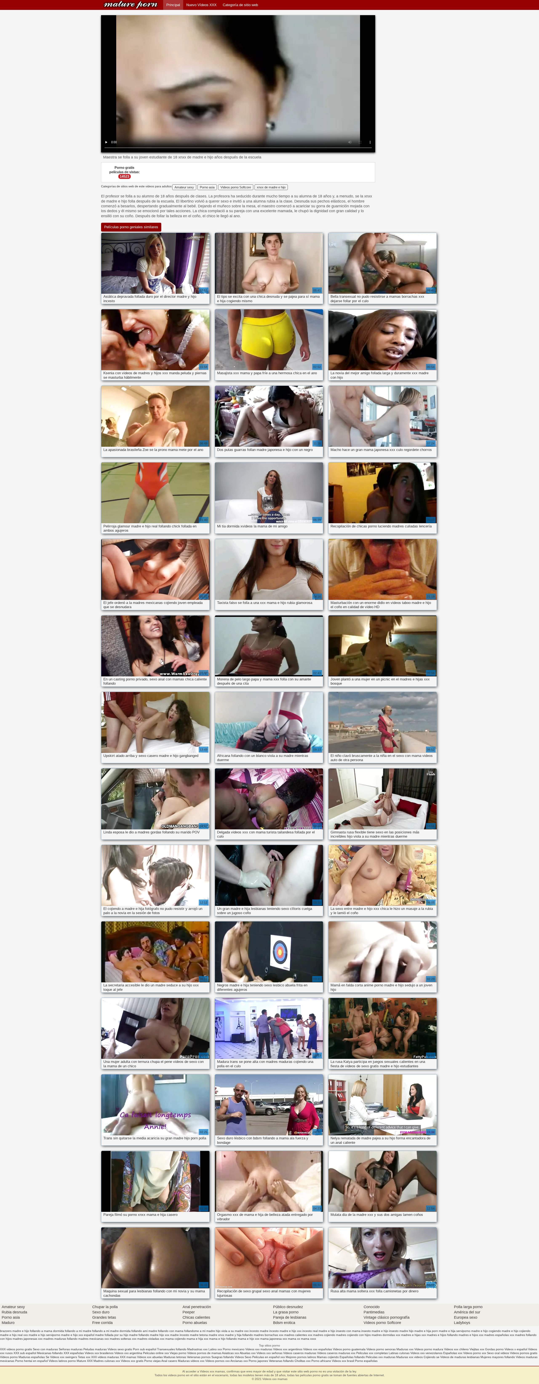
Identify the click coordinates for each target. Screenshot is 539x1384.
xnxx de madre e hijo (271, 187)
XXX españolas (74, 1353)
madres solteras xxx (123, 1338)
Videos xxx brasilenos (99, 1353)
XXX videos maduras (105, 1357)
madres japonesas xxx (28, 1338)
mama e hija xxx (197, 1338)
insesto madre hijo (401, 1331)
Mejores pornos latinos (301, 1357)
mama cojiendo (175, 1338)
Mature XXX (85, 1361)
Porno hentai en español (31, 1361)
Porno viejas (152, 1361)
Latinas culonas (399, 1353)
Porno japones (259, 1361)
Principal (173, 5)
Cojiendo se (431, 1357)
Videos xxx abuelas (150, 1357)
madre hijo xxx (159, 1335)
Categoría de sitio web (240, 5)
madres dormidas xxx (386, 1335)
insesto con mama (348, 1331)
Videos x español (515, 1349)
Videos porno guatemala (349, 1349)
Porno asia (207, 187)
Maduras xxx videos (409, 1357)
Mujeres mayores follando (498, 1357)
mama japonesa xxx (273, 1338)
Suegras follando (223, 1357)
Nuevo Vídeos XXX (201, 5)
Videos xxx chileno (457, 1349)
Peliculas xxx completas (372, 1353)
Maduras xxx (405, 1349)
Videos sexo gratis (120, 1349)
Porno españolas (366, 1361)
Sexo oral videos (498, 1353)
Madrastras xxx (197, 1349)
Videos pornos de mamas (204, 1353)
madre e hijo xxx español (77, 1335)
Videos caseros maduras (299, 1353)
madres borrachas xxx (268, 1335)
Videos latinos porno (62, 1361)
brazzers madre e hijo (14, 1331)
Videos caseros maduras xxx (336, 1353)
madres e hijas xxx (413, 1335)
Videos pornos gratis (523, 1353)
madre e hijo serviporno (44, 1335)
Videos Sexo (243, 1357)
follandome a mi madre (199, 1331)
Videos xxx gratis (132, 1361)
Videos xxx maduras (259, 1349)
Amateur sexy (184, 187)
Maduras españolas (32, 1357)
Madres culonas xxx (106, 1361)
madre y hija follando (239, 1335)
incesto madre (258, 1331)
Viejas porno (178, 1353)
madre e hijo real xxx (14, 1335)
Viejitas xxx (477, 1349)
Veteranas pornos (199, 1357)
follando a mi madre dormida (111, 1331)
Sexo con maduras (45, 1349)
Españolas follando (352, 1357)
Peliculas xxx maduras (381, 1357)
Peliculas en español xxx (269, 1357)
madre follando (139, 1335)
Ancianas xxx (239, 1361)
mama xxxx (308, 1338)
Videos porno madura (428, 1349)
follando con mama (170, 1331)
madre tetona (199, 1335)
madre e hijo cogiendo (486, 1331)
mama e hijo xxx (248, 1338)
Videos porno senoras (381, 1349)
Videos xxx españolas (317, 1349)
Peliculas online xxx (156, 1353)
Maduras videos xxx (191, 1361)
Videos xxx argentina (128, 1353)
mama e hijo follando (223, 1338)
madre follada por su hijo (111, 1335)
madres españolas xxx (499, 1335)
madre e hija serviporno (454, 1331)
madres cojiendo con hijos (353, 1335)
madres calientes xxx (298, 1335)
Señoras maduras (71, 1349)
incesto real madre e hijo (318, 1331)
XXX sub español (24, 1353)
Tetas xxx (84, 1357)
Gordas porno (494, 1349)
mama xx (294, 1338)
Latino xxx (215, 1349)
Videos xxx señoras (269, 1353)
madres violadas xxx (150, 1338)
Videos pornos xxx (217, 1361)
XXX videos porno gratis (16, 1349)
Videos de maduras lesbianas (460, 1357)
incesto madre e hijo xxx (285, 1331)
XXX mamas (128, 1357)
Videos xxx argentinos (287, 1349)
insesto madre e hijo (374, 1331)
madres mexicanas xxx (93, 1338)
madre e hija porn (426, 1331)
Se (47, 1357)
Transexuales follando (172, 1349)
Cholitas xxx (303, 1361)
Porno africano (321, 1361)
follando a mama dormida (47, 1331)
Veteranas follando (281, 1361)
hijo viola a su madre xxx (232, 1331)
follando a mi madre (78, 1331)
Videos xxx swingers (63, 1357)
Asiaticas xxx (230, 1353)
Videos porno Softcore (235, 187)
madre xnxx (216, 1335)
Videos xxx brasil (343, 1361)
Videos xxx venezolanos (426, 1353)
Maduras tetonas (175, 1357)
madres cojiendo (324, 1335)
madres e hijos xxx (471, 1335)
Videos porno (9, 1357)
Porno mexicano (233, 1349)
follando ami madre (144, 1331)
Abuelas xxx (248, 1353)
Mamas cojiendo (328, 1357)
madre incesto (179, 1335)
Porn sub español (144, 1349)
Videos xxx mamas (130, 4)
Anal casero (169, 1361)
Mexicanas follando (50, 1353)
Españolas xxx (452, 1353)
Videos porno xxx (474, 1353)
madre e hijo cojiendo (516, 1331)
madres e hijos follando (442, 1335)
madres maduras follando (60, 1338)
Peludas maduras (95, 1349)
